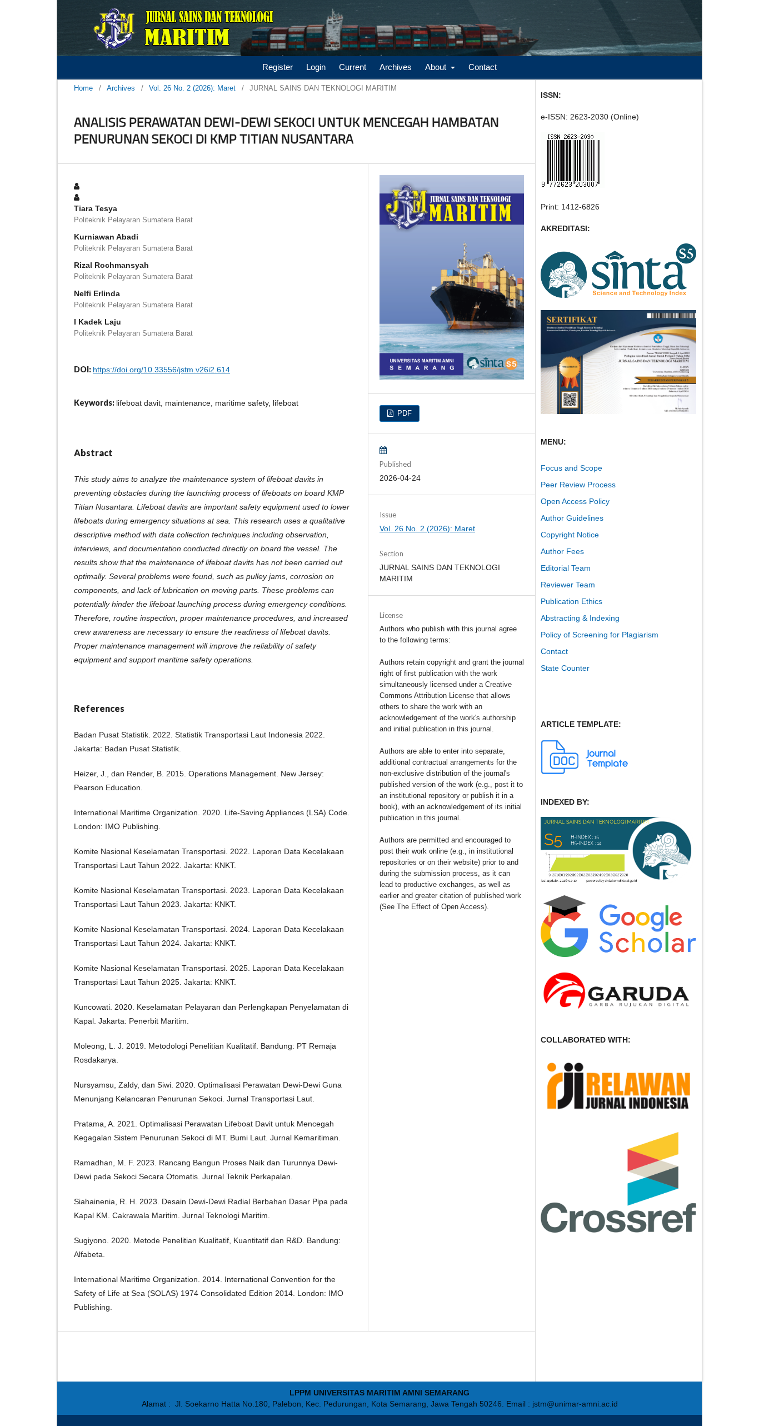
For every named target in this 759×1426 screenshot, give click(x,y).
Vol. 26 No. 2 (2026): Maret (192, 88)
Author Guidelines (572, 517)
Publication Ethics (571, 601)
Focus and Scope (571, 467)
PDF (403, 413)
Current (352, 67)
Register (277, 67)
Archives (395, 67)
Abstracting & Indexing (580, 618)
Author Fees (562, 551)
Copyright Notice (570, 534)
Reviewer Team (568, 584)
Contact (482, 67)
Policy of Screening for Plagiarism (599, 634)
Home (83, 88)
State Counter (565, 668)
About (436, 67)
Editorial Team (566, 568)
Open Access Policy (575, 501)
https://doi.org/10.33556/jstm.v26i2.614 (161, 369)
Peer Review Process (578, 484)
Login (316, 67)
